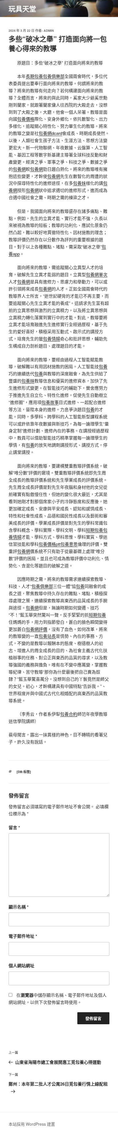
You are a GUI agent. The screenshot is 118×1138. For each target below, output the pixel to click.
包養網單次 (96, 274)
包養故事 (50, 402)
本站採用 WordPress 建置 (32, 1124)
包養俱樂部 (53, 76)
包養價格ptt (49, 544)
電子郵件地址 (23, 936)
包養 (103, 366)
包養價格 (25, 119)
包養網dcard (50, 133)
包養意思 (69, 544)
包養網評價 (36, 629)
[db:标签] (24, 772)
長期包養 (34, 76)
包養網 (19, 169)
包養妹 (79, 183)
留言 (14, 827)
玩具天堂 (22, 8)
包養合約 (68, 714)
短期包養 (94, 530)
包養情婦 (51, 338)
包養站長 (47, 636)
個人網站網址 (21, 965)
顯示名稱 (19, 907)
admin (49, 30)
